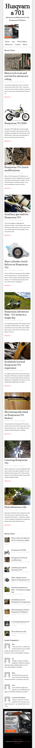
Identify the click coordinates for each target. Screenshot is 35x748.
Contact (18, 44)
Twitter (14, 739)
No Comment (20, 320)
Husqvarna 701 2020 (15, 123)
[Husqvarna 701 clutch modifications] (17, 164)
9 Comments (22, 465)
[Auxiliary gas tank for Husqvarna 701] (17, 211)
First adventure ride (15, 507)
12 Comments (20, 370)
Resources (9, 44)
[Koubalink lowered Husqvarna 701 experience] (17, 359)
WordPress (25, 741)
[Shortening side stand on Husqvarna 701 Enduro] (17, 409)
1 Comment (22, 82)
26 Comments (20, 270)
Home (7, 41)
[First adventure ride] (17, 504)
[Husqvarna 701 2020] (17, 120)
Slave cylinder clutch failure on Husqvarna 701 (16, 264)
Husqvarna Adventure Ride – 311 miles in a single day (16, 314)
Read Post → (8, 97)
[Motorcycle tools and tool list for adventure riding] (17, 70)
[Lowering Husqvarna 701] (17, 457)
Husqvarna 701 (17, 9)
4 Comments (20, 125)
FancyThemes (17, 743)
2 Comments (23, 509)
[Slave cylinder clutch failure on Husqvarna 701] (17, 259)
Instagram (19, 739)
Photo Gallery (22, 41)
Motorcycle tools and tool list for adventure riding (16, 76)
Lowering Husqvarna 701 (20, 622)
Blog (13, 41)
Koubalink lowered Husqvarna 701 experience (14, 364)
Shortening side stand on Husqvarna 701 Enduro (16, 414)
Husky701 (16, 82)
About (25, 44)
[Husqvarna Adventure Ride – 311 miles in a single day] (17, 309)
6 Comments (20, 220)
